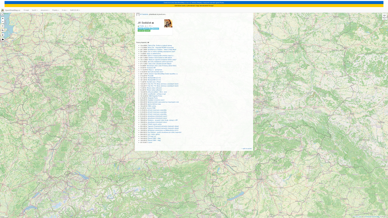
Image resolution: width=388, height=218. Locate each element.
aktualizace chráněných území (157, 116)
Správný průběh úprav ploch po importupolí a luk (163, 102)
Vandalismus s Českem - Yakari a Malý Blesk (162, 49)
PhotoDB (150, 76)
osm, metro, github (154, 134)
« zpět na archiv (246, 148)
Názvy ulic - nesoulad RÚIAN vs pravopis (161, 47)
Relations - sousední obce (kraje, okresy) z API (163, 120)
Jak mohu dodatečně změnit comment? (160, 62)
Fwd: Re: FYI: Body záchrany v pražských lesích (163, 84)
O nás (64, 10)
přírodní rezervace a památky (157, 110)
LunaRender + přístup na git (157, 94)
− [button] (2, 21)
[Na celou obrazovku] (2, 25)
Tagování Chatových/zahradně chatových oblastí (163, 126)
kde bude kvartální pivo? (155, 72)
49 (151, 26)
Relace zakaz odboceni (154, 88)
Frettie (142, 26)
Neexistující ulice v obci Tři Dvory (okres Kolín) (161, 66)
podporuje (188, 3)
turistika (148, 30)
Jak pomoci (44, 10)
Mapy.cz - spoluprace (155, 70)
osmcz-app (358, 216)
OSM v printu (152, 106)
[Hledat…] (2, 30)
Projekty (55, 10)
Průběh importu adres (155, 124)
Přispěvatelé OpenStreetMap (372, 216)
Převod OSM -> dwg (154, 138)
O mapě (26, 10)
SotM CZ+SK (74, 10)
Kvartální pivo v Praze (154, 82)
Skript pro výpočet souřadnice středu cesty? (162, 60)
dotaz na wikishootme (154, 53)
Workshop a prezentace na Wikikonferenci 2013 (163, 130)
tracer (150, 142)
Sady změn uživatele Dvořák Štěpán (160, 64)
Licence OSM (151, 108)
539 (148, 26)
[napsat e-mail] (153, 22)
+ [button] (2, 18)
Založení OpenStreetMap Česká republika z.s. (163, 74)
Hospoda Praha (153, 98)
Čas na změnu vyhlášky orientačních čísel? (161, 51)
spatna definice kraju (154, 104)
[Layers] (384, 16)
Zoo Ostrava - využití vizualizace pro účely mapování (164, 132)
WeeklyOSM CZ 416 (154, 78)
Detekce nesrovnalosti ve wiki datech (160, 58)
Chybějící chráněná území (156, 100)
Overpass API (151, 68)
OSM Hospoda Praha (155, 96)
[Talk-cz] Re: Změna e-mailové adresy (160, 45)
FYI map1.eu (152, 136)
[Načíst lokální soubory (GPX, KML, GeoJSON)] (2, 39)
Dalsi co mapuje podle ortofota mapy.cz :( (161, 56)
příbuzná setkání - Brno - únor (157, 92)
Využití (34, 10)
